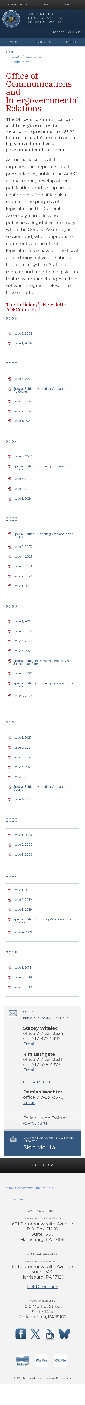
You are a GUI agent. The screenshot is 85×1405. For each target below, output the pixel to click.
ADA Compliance (39, 5)
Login (66, 5)
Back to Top (42, 1165)
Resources (42, 42)
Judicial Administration (24, 57)
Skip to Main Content (14, 5)
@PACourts (35, 1123)
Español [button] (59, 31)
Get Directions (42, 1286)
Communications (20, 62)
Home (10, 51)
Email (29, 1043)
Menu (13, 42)
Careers (56, 5)
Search (70, 42)
